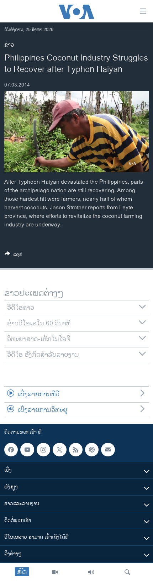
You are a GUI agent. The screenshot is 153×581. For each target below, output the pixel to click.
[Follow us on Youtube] (27, 449)
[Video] (54, 572)
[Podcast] (92, 449)
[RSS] (76, 449)
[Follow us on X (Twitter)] (59, 449)
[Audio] (91, 572)
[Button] (13, 255)
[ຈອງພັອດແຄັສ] (108, 449)
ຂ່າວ (9, 45)
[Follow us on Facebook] (11, 449)
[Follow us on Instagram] (43, 449)
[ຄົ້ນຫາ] (127, 572)
